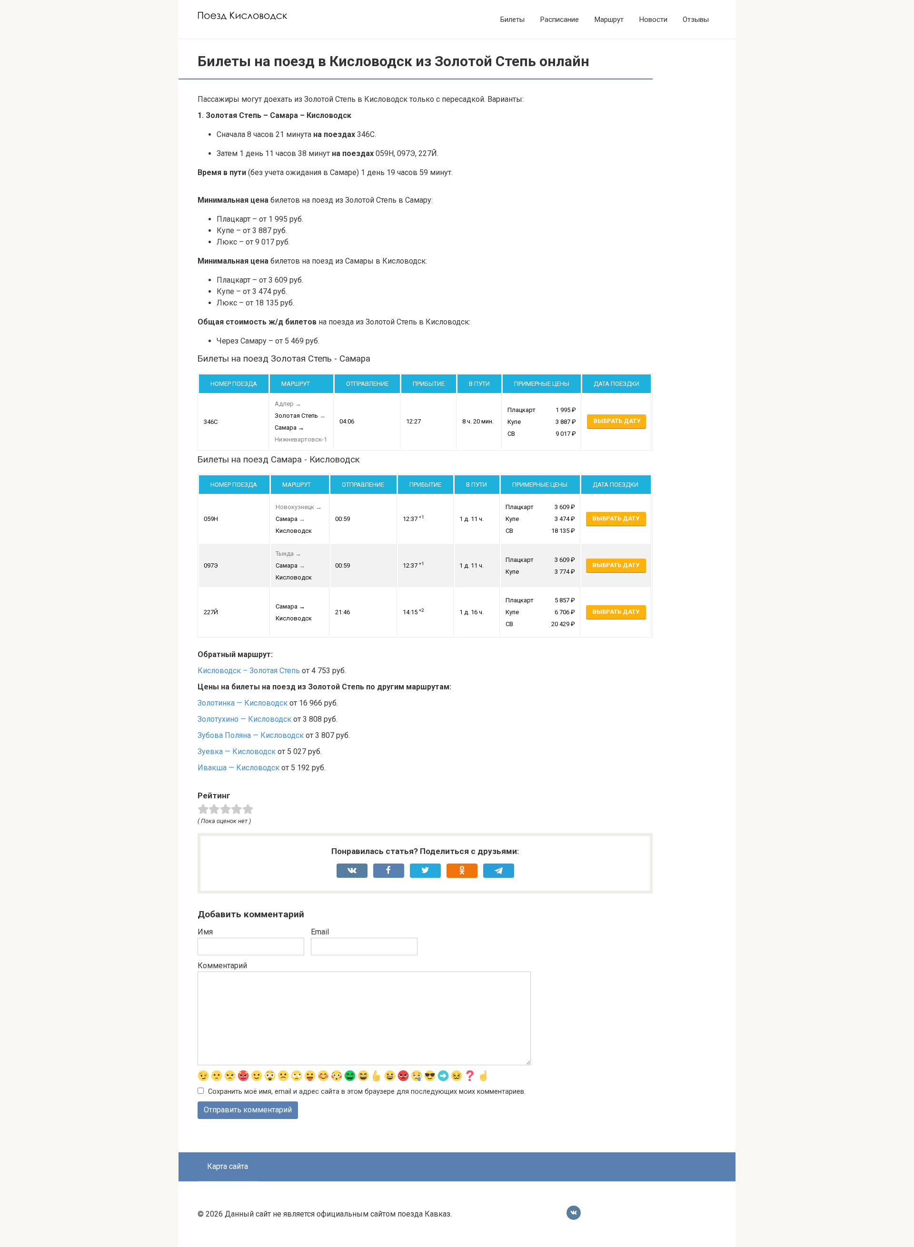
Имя (205, 931)
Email (320, 931)
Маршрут (609, 19)
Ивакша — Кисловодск (238, 767)
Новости (653, 19)
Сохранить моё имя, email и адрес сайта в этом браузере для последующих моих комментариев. (367, 1092)
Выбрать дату (616, 420)
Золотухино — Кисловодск (244, 719)
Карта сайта (227, 1166)
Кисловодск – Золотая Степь (249, 670)
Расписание (559, 19)
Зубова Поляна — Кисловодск (251, 735)
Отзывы (696, 19)
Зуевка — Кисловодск (237, 751)
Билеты (512, 19)
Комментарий (222, 965)
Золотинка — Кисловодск (243, 702)
